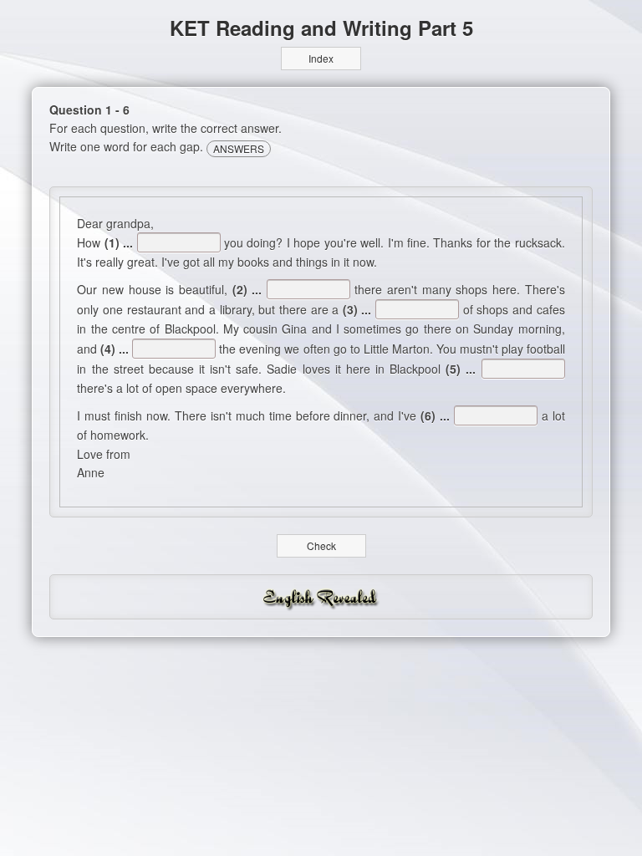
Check (321, 545)
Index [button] (321, 58)
